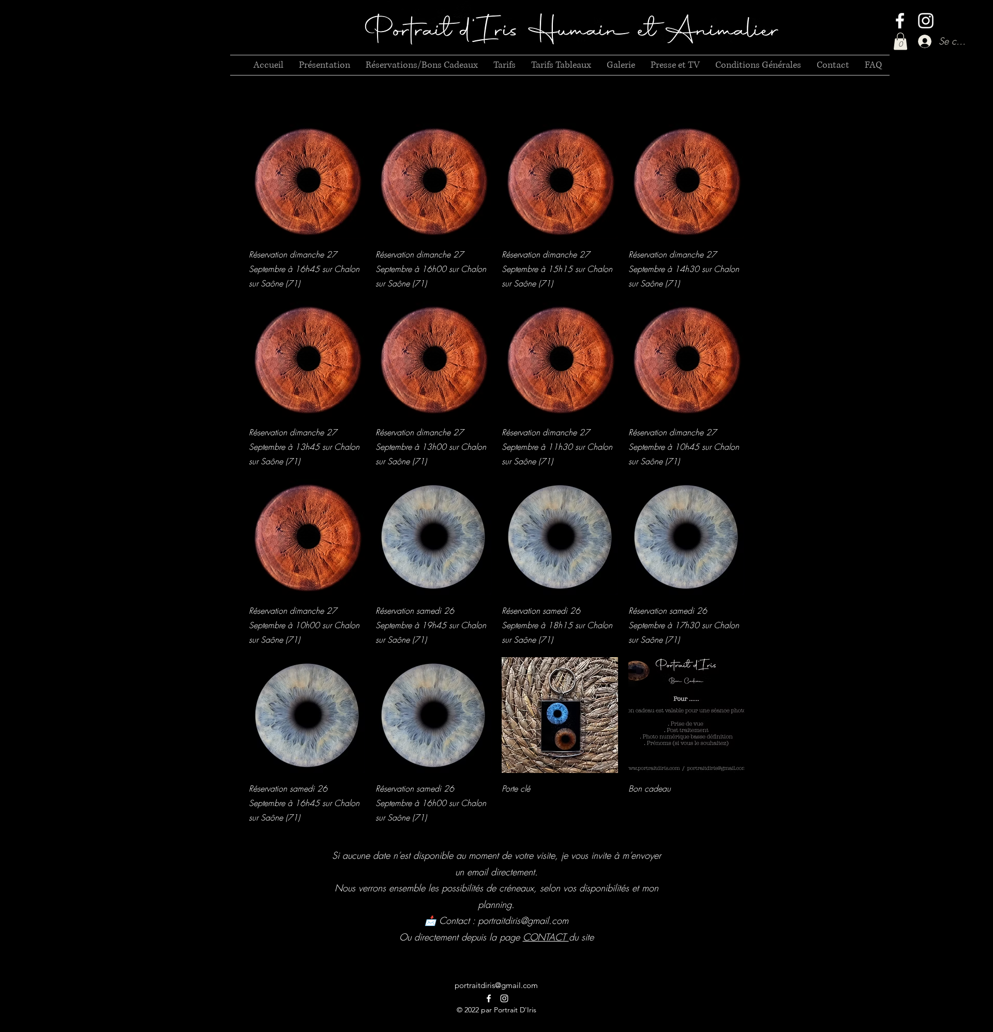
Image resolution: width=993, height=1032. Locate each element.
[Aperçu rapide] (307, 181)
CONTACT (546, 937)
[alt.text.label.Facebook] (900, 20)
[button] (900, 41)
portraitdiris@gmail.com (523, 920)
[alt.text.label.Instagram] (925, 20)
